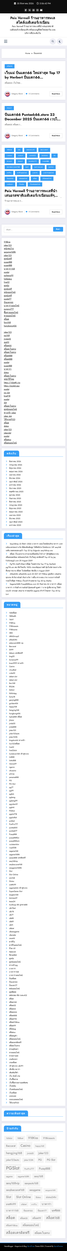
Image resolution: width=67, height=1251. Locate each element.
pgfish (11, 794)
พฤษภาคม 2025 (16, 511)
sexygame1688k (15, 867)
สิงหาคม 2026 (15, 461)
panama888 (14, 777)
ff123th (11, 686)
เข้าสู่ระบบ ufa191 (16, 1065)
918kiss (7, 241)
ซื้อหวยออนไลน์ (11, 312)
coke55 (12, 673)
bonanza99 (13, 659)
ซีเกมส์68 (13, 955)
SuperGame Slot (15, 891)
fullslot (11, 690)
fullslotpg (8, 278)
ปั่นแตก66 (10, 179)
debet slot (13, 676)
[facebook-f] (25, 10)
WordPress (31, 1246)
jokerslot (7, 432)
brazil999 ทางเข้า (16, 663)
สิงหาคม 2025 (15, 501)
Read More (56, 94)
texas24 (12, 901)
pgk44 (11, 807)
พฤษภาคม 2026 (16, 471)
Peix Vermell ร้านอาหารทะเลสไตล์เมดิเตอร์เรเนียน (32, 20)
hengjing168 (14, 710)
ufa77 (11, 914)
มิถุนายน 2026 (15, 468)
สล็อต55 (12, 1005)
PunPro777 (33, 161)
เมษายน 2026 (15, 474)
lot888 (11, 757)
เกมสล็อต (13, 1062)
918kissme (13, 629)
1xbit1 (11, 619)
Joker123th (13, 737)
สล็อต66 (9, 66)
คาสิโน (9, 173)
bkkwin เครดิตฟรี (16, 653)
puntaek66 (13, 827)
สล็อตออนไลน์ (47, 179)
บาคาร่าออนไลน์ (48, 173)
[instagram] (37, 10)
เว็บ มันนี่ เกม (14, 1076)
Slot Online (38, 167)
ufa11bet (12, 908)
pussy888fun (14, 837)
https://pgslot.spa (11, 385)
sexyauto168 (31, 1183)
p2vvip (11, 773)
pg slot (7, 392)
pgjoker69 (13, 804)
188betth (12, 616)
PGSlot (9, 108)
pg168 (7, 335)
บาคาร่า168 (9, 268)
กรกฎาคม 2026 (15, 464)
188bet (20, 1138)
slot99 (6, 342)
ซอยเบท (12, 951)
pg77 (11, 787)
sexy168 (38, 1176)
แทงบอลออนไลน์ (16, 1099)
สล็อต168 (13, 1002)
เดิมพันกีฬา (13, 1072)
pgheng (12, 797)
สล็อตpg (12, 1029)
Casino (9, 156)
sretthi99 (12, 884)
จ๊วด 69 (12, 948)
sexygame (34, 1190)
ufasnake (12, 935)
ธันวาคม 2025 (15, 488)
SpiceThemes (58, 1246)
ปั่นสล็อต (12, 978)
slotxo (6, 372)
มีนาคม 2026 (14, 478)
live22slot (13, 750)
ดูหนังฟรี (8, 258)
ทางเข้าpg (13, 965)
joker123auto (14, 733)
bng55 (11, 656)
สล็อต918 (13, 1019)
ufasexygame (14, 931)
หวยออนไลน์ (9, 315)
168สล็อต (13, 612)
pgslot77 (7, 298)
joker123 (8, 245)
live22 (7, 282)
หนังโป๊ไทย (9, 379)
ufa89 (11, 921)
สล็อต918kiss (14, 1022)
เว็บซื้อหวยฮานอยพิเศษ (18, 1082)
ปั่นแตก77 (13, 985)
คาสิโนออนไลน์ (22, 173)
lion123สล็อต (14, 743)
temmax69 (13, 898)
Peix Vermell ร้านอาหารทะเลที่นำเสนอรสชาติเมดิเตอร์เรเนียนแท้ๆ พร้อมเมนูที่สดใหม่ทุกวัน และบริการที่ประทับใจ (33, 193)
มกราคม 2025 (15, 525)
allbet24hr (13, 639)
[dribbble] (33, 10)
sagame (9, 1176)
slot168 (12, 878)
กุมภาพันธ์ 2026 (15, 481)
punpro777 (9, 309)
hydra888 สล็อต (15, 716)
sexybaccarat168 (13, 167)
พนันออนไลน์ (23, 179)
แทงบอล (12, 1096)
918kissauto (13, 626)
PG (54, 156)
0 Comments (34, 94)
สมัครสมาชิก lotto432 (18, 995)
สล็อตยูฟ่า (13, 1035)
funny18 (12, 696)
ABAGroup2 (30, 150)
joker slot (8, 416)
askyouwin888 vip (16, 643)
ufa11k (11, 911)
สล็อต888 (8, 355)
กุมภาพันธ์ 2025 (15, 522)
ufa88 (11, 918)
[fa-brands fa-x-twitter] (29, 10)
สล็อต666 (13, 1012)
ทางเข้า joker (10, 412)
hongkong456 (10, 325)
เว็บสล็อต (13, 1092)
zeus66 (12, 938)
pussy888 (8, 262)
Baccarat (44, 150)
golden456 (13, 703)
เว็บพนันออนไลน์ (35, 184)
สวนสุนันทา (14, 1049)
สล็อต (35, 179)
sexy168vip (13, 861)
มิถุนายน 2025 (15, 508)
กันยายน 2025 (15, 498)
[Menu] (5, 41)
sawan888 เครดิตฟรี (17, 857)
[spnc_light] (60, 41)
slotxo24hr (51, 1197)
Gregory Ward (17, 94)
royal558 (12, 847)
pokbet (12, 821)
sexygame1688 (50, 1190)
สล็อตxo (7, 439)
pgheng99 (8, 275)
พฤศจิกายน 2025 (16, 491)
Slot (27, 167)
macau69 (13, 763)
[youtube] (41, 10)
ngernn (45, 156)
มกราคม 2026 (15, 485)
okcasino (12, 770)
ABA (19, 150)
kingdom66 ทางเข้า (17, 740)
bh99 (11, 649)
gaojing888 (14, 700)
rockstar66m (14, 844)
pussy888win (14, 841)
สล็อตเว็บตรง (10, 349)
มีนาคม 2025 (14, 518)
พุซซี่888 (12, 992)
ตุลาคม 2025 (14, 495)
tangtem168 (13, 894)
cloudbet (12, 669)
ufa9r (11, 925)
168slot (9, 1138)
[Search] (53, 41)
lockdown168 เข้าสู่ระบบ (19, 753)
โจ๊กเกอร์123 (9, 419)
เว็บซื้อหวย (13, 1079)
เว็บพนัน (21, 184)
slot (5, 402)
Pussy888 (46, 161)
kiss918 (7, 395)
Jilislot (20, 156)
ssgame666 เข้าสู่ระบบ (18, 888)
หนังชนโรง (9, 248)
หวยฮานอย (13, 1055)
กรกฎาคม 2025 (15, 505)
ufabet (11, 928)
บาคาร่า (35, 173)
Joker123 (32, 156)
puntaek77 (13, 830)
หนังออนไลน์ (9, 292)
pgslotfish (13, 817)
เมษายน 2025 (15, 515)
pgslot (6, 272)
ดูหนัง (6, 285)
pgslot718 (13, 814)
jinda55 (7, 338)
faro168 (7, 322)
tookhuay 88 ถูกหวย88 (18, 904)
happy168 (13, 706)
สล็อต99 (12, 1025)
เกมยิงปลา (10, 184)
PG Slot (9, 161)
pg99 (11, 790)
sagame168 (13, 851)
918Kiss (9, 150)
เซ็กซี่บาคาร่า (14, 1069)
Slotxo (51, 167)
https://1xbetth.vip (12, 382)
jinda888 (12, 727)
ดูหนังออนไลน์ (10, 409)
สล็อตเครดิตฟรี (15, 1042)
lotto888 (12, 760)
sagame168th (10, 252)
